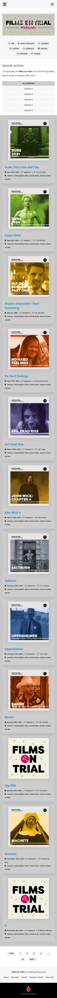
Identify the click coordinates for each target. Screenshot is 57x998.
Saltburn (10, 581)
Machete (11, 854)
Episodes (15, 977)
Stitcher (23, 54)
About (6, 977)
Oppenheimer (14, 649)
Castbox (44, 43)
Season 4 (28, 105)
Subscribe (49, 977)
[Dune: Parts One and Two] (28, 140)
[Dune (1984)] (28, 208)
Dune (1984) (13, 235)
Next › (32, 959)
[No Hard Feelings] (28, 349)
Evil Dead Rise (14, 444)
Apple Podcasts (27, 43)
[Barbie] (28, 690)
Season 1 (28, 89)
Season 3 (28, 99)
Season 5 (28, 110)
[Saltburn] (28, 553)
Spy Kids (10, 785)
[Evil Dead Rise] (28, 417)
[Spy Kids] (28, 758)
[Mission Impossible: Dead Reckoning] (28, 276)
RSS (12, 43)
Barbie (9, 717)
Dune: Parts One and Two (22, 167)
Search (24, 977)
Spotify (44, 48)
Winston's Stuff (36, 977)
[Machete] (28, 826)
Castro (16, 48)
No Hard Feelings (16, 376)
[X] (28, 898)
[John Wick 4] (28, 485)
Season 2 (28, 94)
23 (23, 959)
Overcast (30, 48)
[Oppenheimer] (28, 622)
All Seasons (28, 83)
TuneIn (37, 54)
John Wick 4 (13, 512)
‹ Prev (11, 953)
